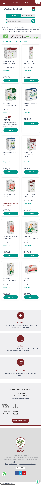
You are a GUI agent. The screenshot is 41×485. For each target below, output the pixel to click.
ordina (10, 80)
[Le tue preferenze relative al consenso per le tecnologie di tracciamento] (37, 481)
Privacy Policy (10, 462)
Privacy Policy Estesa (20, 462)
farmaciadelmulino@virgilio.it (20, 398)
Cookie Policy (13, 464)
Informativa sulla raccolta (8, 483)
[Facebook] (17, 473)
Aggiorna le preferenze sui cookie (27, 464)
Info (4, 462)
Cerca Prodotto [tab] (13, 16)
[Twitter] (20, 473)
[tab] (28, 15)
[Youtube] (24, 473)
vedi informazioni (20, 421)
